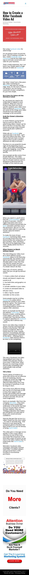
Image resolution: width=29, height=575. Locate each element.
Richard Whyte (8, 22)
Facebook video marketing (12, 57)
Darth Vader (13, 428)
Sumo (5, 226)
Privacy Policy (20, 573)
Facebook (20, 68)
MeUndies (13, 403)
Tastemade (15, 312)
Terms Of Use (9, 573)
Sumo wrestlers (14, 219)
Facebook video (15, 49)
